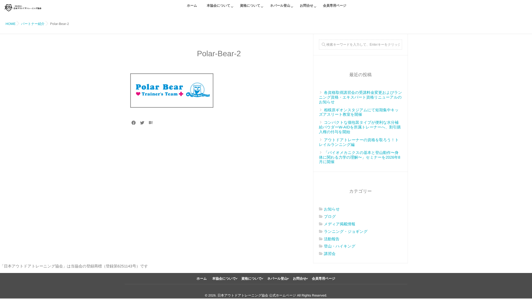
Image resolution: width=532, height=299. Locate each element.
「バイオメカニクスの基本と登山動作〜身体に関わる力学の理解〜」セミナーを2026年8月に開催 (359, 157)
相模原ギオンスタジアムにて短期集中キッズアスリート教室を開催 (359, 112)
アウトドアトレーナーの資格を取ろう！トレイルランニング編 (359, 142)
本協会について (218, 5)
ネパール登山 (280, 5)
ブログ (330, 216)
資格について (250, 5)
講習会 (330, 253)
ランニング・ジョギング (345, 231)
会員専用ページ (335, 5)
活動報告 (331, 239)
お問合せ (306, 5)
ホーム (192, 5)
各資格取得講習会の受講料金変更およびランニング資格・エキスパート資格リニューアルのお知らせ (360, 97)
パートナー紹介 (33, 24)
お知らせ (332, 209)
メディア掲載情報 (339, 224)
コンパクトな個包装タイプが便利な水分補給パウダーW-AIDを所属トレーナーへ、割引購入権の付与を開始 (360, 127)
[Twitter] (142, 123)
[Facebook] (133, 123)
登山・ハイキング (339, 246)
